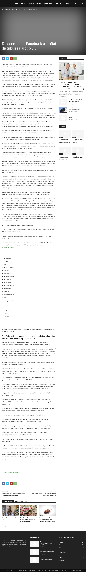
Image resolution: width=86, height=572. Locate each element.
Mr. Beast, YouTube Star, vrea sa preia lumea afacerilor (64, 157)
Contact (20, 570)
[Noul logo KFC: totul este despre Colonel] (63, 118)
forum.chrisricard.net (8, 247)
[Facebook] (3, 58)
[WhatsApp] (15, 58)
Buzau (30, 3)
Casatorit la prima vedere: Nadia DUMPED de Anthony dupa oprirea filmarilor (47, 559)
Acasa (16, 3)
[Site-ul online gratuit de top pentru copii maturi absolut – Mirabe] (34, 552)
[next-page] (6, 526)
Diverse (8, 9)
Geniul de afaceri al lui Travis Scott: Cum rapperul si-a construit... (75, 101)
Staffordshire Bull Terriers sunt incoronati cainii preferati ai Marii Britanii (13, 494)
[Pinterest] (11, 58)
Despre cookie (39, 570)
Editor (60, 88)
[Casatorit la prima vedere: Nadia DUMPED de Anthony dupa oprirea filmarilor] (34, 560)
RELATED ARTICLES (8, 501)
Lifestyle (59, 3)
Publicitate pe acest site (75, 570)
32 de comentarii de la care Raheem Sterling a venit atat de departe (43, 494)
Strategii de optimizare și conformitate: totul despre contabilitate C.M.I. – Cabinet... (71, 84)
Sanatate (68, 3)
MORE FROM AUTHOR (21, 501)
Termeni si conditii (63, 570)
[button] (82, 3)
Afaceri (22, 3)
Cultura (38, 3)
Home (3, 9)
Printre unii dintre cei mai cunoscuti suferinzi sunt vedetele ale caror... (46, 543)
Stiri (76, 3)
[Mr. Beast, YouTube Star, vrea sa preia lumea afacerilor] (65, 151)
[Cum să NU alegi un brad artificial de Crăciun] (10, 510)
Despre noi (32, 570)
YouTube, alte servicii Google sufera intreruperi (77, 141)
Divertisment (48, 3)
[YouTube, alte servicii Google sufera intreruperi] (78, 134)
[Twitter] (7, 58)
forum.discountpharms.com (12, 472)
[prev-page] (3, 526)
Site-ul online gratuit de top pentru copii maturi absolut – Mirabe (47, 551)
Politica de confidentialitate (51, 570)
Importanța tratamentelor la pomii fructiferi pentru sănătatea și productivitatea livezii (28, 519)
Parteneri (25, 570)
